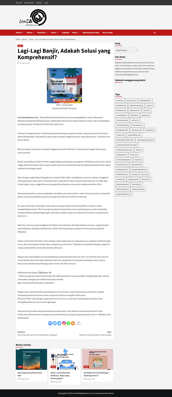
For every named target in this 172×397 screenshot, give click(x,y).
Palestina (122, 165)
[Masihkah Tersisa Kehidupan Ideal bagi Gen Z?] (97, 359)
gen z (146, 110)
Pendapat (136, 165)
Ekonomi (121, 105)
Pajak (138, 160)
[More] (73, 323)
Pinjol (144, 174)
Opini (20, 46)
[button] (154, 33)
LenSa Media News (125, 140)
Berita (29, 32)
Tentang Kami (29, 3)
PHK (134, 174)
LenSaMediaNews (145, 140)
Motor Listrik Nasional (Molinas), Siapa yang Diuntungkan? (60, 375)
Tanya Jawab (107, 32)
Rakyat (121, 179)
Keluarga (138, 125)
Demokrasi (145, 100)
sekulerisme (123, 189)
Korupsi (150, 130)
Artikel (18, 32)
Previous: (37, 333)
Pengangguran (139, 169)
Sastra (53, 32)
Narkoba (121, 155)
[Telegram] (59, 323)
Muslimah (41, 32)
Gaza (150, 105)
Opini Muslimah (124, 160)
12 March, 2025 (24, 63)
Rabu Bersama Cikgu (90, 32)
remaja (146, 179)
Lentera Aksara (124, 150)
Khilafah (137, 130)
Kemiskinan (122, 130)
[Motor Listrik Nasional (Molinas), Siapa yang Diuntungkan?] (64, 359)
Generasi (121, 110)
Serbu (74, 32)
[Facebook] (50, 323)
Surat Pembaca (124, 194)
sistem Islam (138, 189)
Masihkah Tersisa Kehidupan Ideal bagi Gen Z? (96, 374)
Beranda (19, 3)
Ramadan (133, 179)
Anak (120, 100)
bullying (131, 100)
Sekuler (136, 184)
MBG (139, 150)
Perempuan (122, 174)
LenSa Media (134, 135)
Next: (95, 333)
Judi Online (122, 120)
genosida (135, 110)
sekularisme (123, 184)
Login (46, 3)
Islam (134, 115)
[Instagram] (64, 323)
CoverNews (97, 393)
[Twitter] (55, 323)
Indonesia (122, 115)
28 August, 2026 (24, 379)
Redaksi (39, 3)
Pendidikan (122, 169)
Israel (145, 115)
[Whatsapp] (68, 323)
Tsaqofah (65, 32)
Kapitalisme (123, 125)
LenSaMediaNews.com (127, 145)
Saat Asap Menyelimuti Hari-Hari (30, 374)
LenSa (120, 135)
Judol (135, 120)
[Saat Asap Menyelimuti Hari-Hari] (31, 359)
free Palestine (136, 105)
